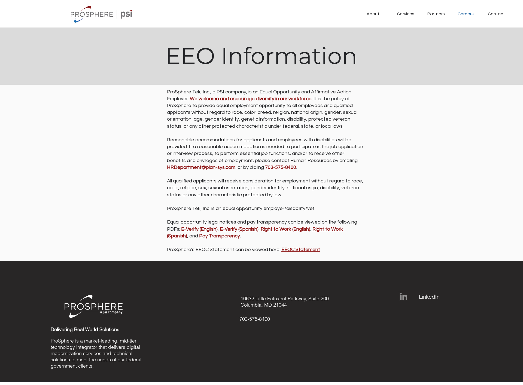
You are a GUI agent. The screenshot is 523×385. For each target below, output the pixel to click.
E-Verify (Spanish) (239, 229)
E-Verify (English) (199, 229)
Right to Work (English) (285, 229)
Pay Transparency (219, 236)
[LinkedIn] (403, 296)
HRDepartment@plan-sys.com (201, 167)
